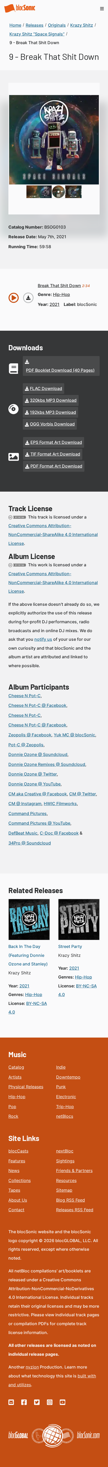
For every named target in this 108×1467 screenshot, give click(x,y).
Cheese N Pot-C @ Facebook (37, 705)
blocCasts (18, 1151)
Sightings (65, 1160)
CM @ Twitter (82, 793)
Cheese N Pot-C (24, 695)
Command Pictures (27, 813)
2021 (55, 304)
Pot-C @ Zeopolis (26, 744)
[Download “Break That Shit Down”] (28, 298)
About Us (17, 1200)
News (13, 1170)
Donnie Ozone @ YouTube (34, 784)
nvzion (32, 1367)
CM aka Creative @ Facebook (37, 793)
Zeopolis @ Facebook (29, 734)
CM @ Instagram (24, 803)
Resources (66, 1180)
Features (16, 1160)
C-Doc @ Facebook (59, 833)
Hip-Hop (16, 1096)
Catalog (16, 1067)
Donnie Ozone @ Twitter (32, 774)
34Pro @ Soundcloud (29, 843)
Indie (61, 1067)
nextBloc (64, 1151)
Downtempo (68, 1077)
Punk (61, 1086)
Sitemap (64, 1190)
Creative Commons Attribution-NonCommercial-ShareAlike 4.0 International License (53, 534)
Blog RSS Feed (70, 1200)
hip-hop (61, 294)
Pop (12, 1106)
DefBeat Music (22, 833)
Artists (14, 1077)
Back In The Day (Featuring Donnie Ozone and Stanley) (28, 955)
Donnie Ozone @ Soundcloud (37, 754)
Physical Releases (25, 1086)
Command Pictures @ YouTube (39, 823)
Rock (13, 1116)
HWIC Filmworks (60, 803)
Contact (16, 1209)
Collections (19, 1180)
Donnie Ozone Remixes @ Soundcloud (46, 764)
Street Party (70, 946)
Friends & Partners (74, 1170)
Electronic (66, 1096)
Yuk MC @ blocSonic (74, 734)
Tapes (14, 1190)
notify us (43, 639)
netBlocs (64, 1116)
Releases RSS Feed (74, 1209)
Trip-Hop (65, 1106)
